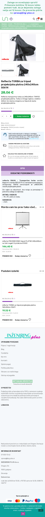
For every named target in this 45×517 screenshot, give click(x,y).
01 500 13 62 (5, 455)
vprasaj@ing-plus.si (8, 458)
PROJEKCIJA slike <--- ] (21, 24)
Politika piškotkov (7, 368)
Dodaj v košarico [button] (21, 256)
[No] (40, 510)
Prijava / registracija (8, 346)
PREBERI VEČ (7, 256)
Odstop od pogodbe (8, 375)
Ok (23, 514)
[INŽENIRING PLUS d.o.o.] (9, 19)
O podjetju (4, 353)
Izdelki (10, 24)
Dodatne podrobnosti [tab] (23, 173)
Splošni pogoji (6, 364)
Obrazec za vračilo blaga (9, 372)
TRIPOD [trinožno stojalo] (16, 26)
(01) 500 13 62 (34, 138)
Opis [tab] (22, 168)
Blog (2, 349)
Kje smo (4, 357)
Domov (4, 24)
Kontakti (4, 360)
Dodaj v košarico (23, 116)
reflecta (8, 129)
